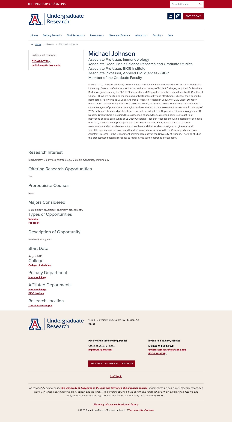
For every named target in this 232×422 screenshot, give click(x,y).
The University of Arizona (141, 410)
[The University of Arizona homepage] (49, 4)
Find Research (75, 35)
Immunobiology (37, 277)
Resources (96, 35)
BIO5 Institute (36, 293)
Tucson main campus (40, 305)
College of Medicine (39, 265)
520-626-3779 (40, 61)
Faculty (157, 35)
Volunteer (33, 219)
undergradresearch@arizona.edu (167, 349)
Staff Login (116, 376)
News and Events (118, 35)
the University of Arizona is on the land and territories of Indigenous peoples (104, 388)
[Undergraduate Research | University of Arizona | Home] (56, 19)
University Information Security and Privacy (116, 404)
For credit (33, 222)
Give (170, 35)
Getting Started (51, 35)
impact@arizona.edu (100, 349)
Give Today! (193, 16)
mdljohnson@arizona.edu (46, 65)
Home (34, 35)
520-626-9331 (156, 353)
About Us (140, 35)
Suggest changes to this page (112, 363)
